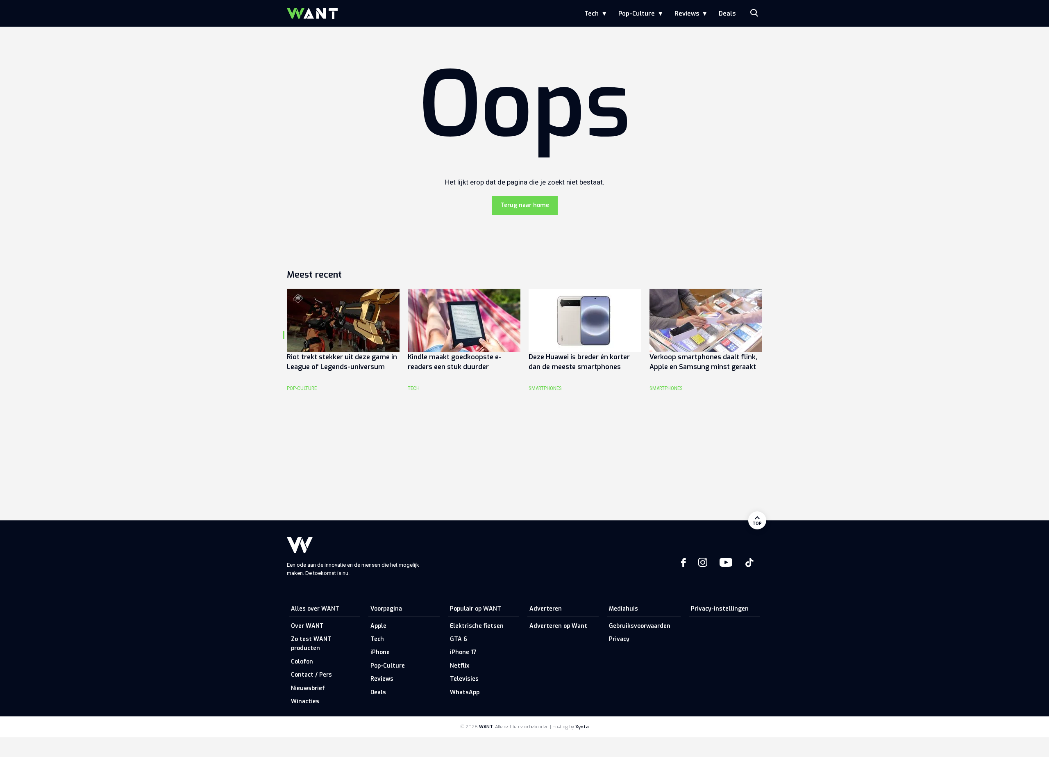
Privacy (619, 639)
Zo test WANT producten (311, 643)
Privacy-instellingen (720, 609)
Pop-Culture (636, 13)
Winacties (305, 701)
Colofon (302, 662)
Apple (378, 626)
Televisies (464, 679)
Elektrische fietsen (477, 626)
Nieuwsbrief (308, 688)
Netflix (459, 666)
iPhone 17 (463, 652)
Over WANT (307, 626)
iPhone (380, 652)
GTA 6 (458, 639)
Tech (591, 13)
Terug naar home (524, 205)
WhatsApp (464, 692)
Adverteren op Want (558, 626)
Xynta (582, 727)
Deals (727, 13)
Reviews (686, 13)
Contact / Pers (311, 675)
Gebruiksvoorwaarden (639, 626)
